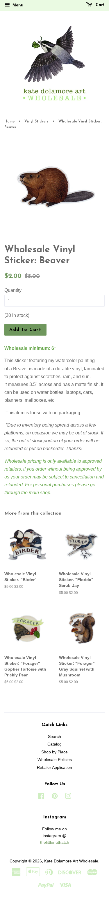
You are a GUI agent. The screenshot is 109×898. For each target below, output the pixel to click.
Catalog (54, 744)
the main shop (35, 492)
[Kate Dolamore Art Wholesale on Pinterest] (54, 797)
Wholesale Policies (54, 759)
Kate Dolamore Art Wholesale (71, 861)
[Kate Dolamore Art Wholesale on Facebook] (41, 797)
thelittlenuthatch (54, 842)
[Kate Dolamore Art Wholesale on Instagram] (68, 797)
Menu (17, 5)
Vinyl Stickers (36, 121)
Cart (99, 5)
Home (9, 121)
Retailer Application (54, 767)
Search (54, 736)
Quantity (13, 290)
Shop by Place (54, 752)
